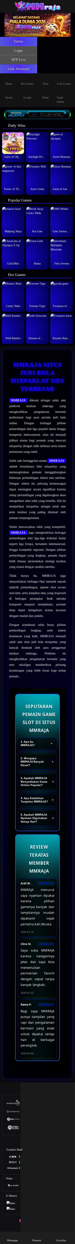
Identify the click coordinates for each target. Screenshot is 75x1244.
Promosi (36, 1240)
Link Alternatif (19, 69)
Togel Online (60, 99)
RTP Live (19, 60)
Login (18, 50)
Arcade (27, 97)
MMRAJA (18, 400)
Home (8, 83)
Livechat (61, 1240)
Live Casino (64, 83)
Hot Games (27, 83)
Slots (45, 83)
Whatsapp (12, 1240)
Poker (45, 97)
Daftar (18, 41)
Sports (9, 97)
